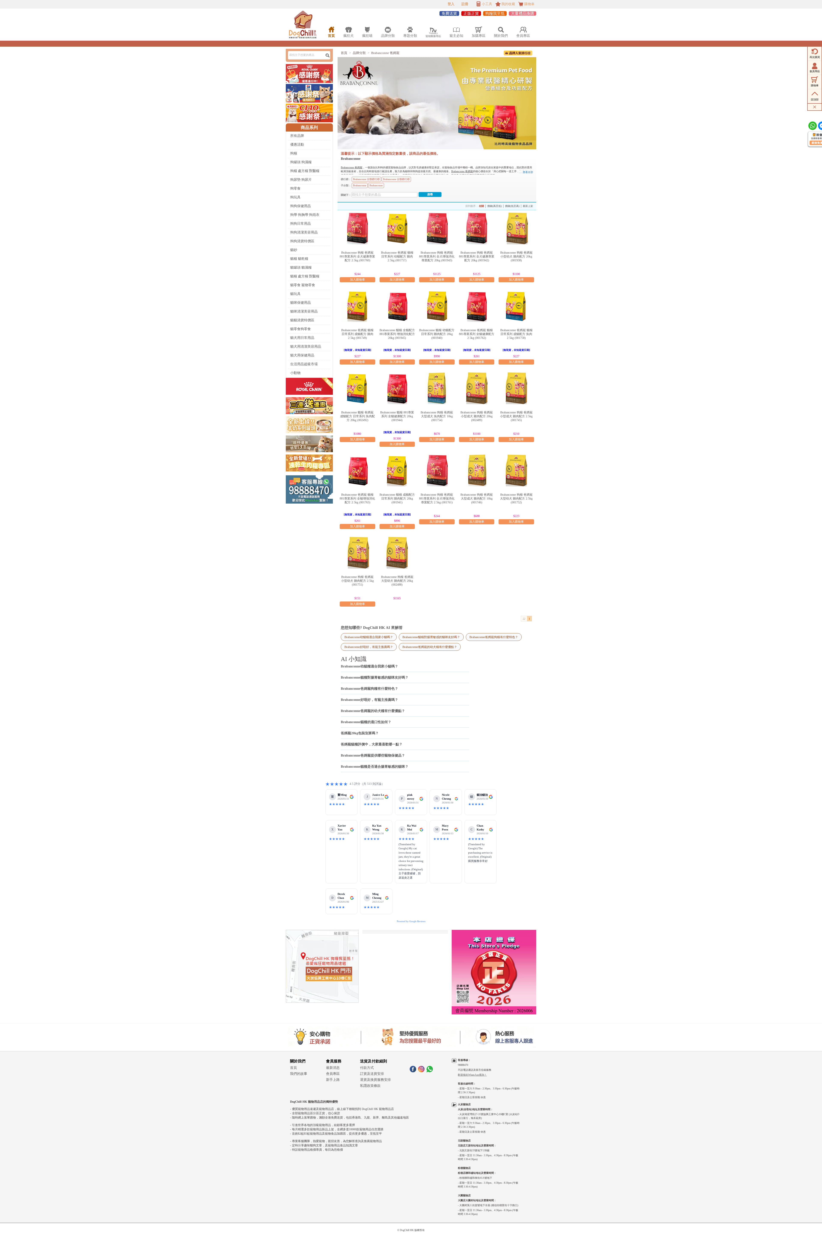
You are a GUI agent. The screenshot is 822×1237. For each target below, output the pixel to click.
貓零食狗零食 (300, 329)
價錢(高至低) (494, 206)
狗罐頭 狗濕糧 (301, 162)
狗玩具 (295, 197)
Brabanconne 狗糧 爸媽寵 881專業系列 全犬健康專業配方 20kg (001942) (476, 256)
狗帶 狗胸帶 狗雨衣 (304, 215)
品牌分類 (359, 53)
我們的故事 (298, 1073)
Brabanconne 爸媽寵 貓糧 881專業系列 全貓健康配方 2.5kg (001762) (476, 334)
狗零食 (295, 188)
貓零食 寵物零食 (302, 285)
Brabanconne (359, 185)
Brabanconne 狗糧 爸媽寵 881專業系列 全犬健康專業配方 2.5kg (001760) (357, 256)
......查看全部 (526, 172)
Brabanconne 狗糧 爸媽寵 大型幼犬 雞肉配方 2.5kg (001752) (516, 498)
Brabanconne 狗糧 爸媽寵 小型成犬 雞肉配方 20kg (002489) (476, 416)
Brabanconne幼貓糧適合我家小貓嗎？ (368, 637)
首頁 (344, 53)
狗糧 (293, 153)
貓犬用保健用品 (302, 355)
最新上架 (528, 206)
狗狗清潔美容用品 (304, 232)
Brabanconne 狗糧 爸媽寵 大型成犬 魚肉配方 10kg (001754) (437, 416)
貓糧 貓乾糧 (299, 258)
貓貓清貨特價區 (302, 320)
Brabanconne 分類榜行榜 (366, 179)
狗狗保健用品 (300, 206)
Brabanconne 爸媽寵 (385, 53)
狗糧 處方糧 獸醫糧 (304, 171)
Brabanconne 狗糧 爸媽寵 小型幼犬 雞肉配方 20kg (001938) (516, 256)
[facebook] (413, 1071)
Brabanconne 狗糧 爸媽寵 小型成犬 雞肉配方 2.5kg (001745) (516, 416)
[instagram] (421, 1071)
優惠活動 (297, 144)
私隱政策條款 (370, 1085)
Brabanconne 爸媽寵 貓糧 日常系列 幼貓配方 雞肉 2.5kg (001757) (397, 256)
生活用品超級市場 (304, 364)
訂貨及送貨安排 (372, 1073)
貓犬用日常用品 (302, 338)
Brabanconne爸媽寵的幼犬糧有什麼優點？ (429, 647)
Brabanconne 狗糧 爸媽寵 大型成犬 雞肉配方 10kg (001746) (476, 498)
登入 (451, 4)
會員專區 (333, 1073)
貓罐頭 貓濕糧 (301, 267)
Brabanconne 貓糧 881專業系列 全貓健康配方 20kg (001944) (397, 416)
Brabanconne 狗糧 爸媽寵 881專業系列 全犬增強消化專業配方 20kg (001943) (436, 256)
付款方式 (367, 1067)
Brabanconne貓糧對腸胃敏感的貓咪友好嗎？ (431, 637)
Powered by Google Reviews (411, 921)
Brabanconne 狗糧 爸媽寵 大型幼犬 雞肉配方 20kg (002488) (397, 580)
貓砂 (293, 250)
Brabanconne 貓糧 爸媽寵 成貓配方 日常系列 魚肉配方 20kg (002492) (357, 416)
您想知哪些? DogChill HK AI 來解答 (372, 627)
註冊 (465, 4)
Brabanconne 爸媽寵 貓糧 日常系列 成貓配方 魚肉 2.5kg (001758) (516, 334)
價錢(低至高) (512, 206)
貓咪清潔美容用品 (304, 311)
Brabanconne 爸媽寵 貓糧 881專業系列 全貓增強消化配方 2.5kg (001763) (357, 498)
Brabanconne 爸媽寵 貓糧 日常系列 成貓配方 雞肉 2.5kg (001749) (357, 334)
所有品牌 (297, 136)
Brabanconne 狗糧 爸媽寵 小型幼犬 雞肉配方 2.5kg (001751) (357, 580)
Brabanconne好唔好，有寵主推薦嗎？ (368, 647)
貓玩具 (295, 294)
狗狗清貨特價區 (302, 241)
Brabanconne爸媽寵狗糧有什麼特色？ (493, 637)
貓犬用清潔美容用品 (305, 346)
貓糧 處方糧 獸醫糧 (304, 276)
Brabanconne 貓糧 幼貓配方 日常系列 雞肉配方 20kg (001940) (436, 334)
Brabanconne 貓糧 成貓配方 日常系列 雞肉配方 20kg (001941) (397, 498)
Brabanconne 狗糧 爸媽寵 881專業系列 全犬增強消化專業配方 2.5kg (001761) (436, 498)
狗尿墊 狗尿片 (301, 179)
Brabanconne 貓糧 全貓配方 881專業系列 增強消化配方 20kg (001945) (397, 334)
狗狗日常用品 (300, 223)
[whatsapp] (429, 1071)
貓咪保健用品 (300, 302)
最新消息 (333, 1067)
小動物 (295, 373)
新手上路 (333, 1079)
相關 (481, 206)
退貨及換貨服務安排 (375, 1079)
